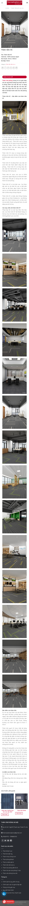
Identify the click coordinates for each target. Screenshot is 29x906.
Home (7, 8)
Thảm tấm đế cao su (17, 8)
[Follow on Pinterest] (8, 840)
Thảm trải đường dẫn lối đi (10, 868)
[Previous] (1, 806)
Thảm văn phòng (7, 80)
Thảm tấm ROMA (21, 810)
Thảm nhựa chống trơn (9, 856)
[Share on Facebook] (5, 68)
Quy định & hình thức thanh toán (12, 893)
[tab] (14, 77)
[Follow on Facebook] (2, 840)
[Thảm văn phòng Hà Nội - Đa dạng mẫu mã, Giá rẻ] (14, 3)
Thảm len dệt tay (7, 854)
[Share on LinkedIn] (16, 68)
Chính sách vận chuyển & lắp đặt (12, 884)
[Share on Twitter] (8, 68)
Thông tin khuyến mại (9, 887)
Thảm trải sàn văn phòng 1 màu (12, 870)
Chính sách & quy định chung (11, 882)
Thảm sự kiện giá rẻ (8, 862)
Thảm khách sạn (7, 851)
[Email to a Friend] (11, 68)
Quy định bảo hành (8, 890)
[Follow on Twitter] (5, 840)
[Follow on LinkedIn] (11, 840)
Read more (5, 814)
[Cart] (27, 3)
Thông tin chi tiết (8, 77)
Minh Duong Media (17, 904)
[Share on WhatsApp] (2, 68)
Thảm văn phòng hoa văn (10, 873)
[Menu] (2, 3)
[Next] (28, 806)
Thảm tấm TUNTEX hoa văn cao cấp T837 (7, 811)
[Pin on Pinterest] (13, 68)
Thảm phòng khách (8, 859)
